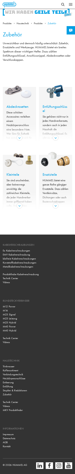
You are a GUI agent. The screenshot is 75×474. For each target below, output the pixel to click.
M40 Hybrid (9, 330)
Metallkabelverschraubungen (18, 266)
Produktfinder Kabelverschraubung (21, 274)
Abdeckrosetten (17, 106)
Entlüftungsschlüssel (55, 108)
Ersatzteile (50, 174)
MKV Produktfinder (13, 410)
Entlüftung (8, 386)
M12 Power (9, 306)
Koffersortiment (10, 370)
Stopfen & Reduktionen (15, 390)
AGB (5, 442)
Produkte (7, 23)
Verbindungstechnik (13, 374)
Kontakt (7, 446)
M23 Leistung (10, 318)
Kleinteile (12, 174)
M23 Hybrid (9, 322)
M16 (5, 310)
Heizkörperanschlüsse (14, 378)
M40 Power (9, 326)
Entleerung (8, 382)
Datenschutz (9, 438)
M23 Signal (9, 314)
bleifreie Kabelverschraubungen (19, 258)
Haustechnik (23, 23)
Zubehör (52, 23)
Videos (6, 282)
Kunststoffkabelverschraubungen (19, 262)
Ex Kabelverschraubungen (16, 250)
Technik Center (10, 278)
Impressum (8, 434)
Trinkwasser (8, 366)
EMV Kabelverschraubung (16, 254)
